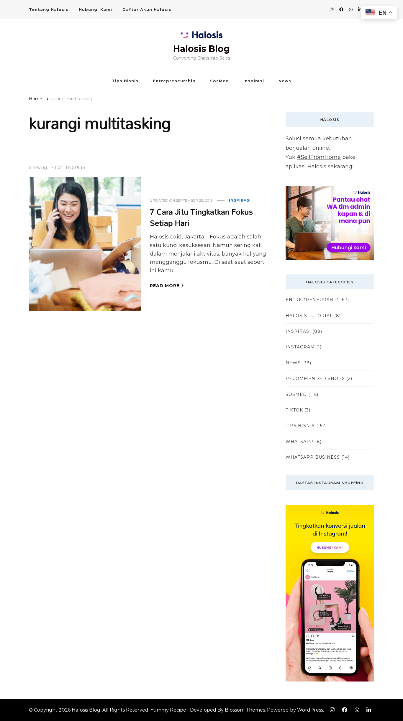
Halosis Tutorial (309, 315)
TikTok (294, 410)
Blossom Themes (245, 710)
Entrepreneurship (174, 80)
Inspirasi (253, 80)
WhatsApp (300, 441)
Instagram (300, 347)
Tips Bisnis (125, 80)
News (285, 80)
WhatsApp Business (313, 457)
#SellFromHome (319, 157)
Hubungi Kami (95, 9)
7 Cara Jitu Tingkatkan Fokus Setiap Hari (201, 217)
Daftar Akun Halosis (146, 9)
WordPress (310, 710)
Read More (164, 285)
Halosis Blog (201, 48)
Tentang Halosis (48, 9)
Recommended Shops (315, 378)
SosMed (219, 80)
